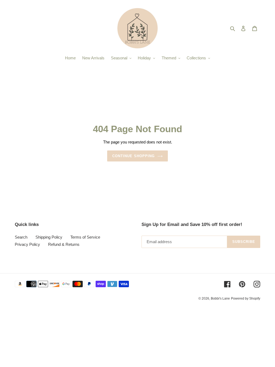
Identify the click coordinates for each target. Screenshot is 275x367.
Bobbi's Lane (220, 298)
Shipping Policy (48, 237)
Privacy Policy (27, 244)
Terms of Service (85, 237)
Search (21, 237)
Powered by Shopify (245, 298)
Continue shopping (133, 156)
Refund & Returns (63, 244)
